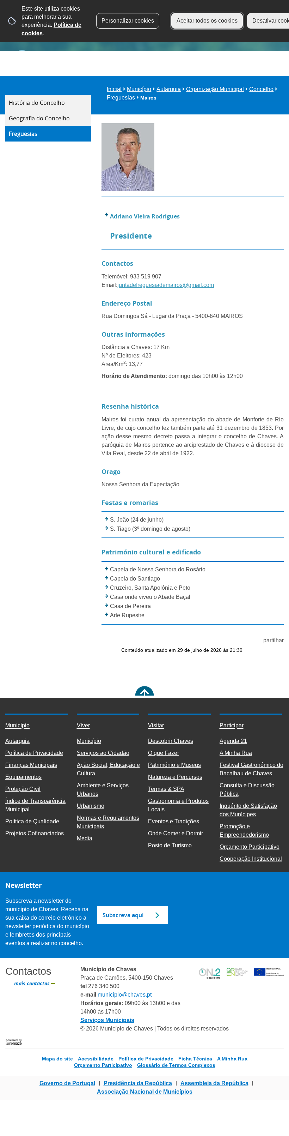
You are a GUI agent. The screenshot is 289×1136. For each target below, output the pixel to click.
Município (139, 89)
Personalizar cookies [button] (128, 21)
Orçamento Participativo (103, 1065)
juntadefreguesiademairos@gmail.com (165, 285)
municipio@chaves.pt (125, 995)
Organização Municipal (215, 89)
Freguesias (23, 134)
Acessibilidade (95, 1059)
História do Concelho (37, 103)
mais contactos (32, 983)
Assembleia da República (214, 1083)
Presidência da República (138, 1083)
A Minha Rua (232, 1059)
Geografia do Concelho (39, 118)
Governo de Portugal (67, 1083)
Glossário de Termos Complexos (176, 1065)
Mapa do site (57, 1059)
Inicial (114, 89)
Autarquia (168, 89)
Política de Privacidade (145, 1059)
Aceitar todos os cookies (207, 21)
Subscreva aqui (123, 915)
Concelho (261, 89)
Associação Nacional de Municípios (144, 1092)
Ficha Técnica (195, 1059)
